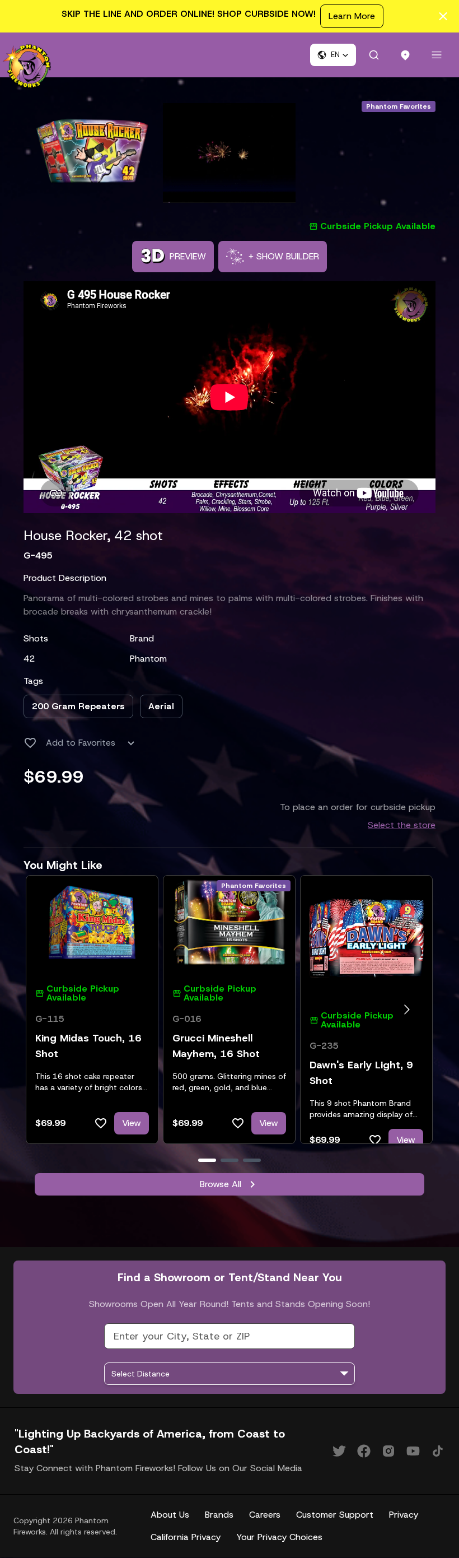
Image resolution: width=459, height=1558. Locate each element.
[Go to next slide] (407, 1009)
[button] (333, 55)
